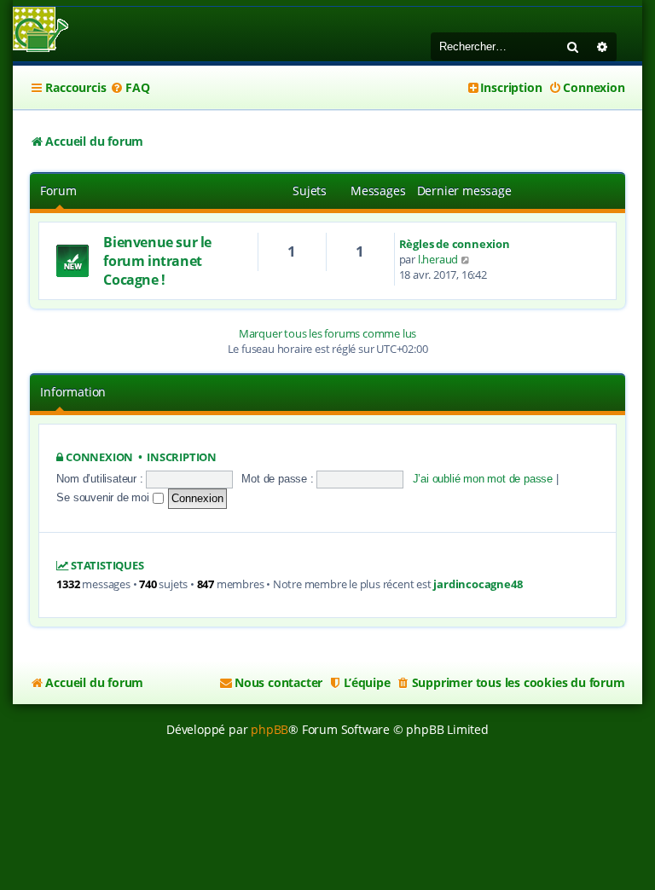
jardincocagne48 (477, 584)
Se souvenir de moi (104, 497)
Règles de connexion (454, 243)
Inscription (182, 457)
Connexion (99, 457)
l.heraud (438, 259)
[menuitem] (129, 87)
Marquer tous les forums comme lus (327, 333)
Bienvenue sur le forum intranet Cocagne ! (157, 261)
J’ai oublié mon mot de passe (483, 478)
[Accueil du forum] (40, 31)
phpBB (269, 729)
